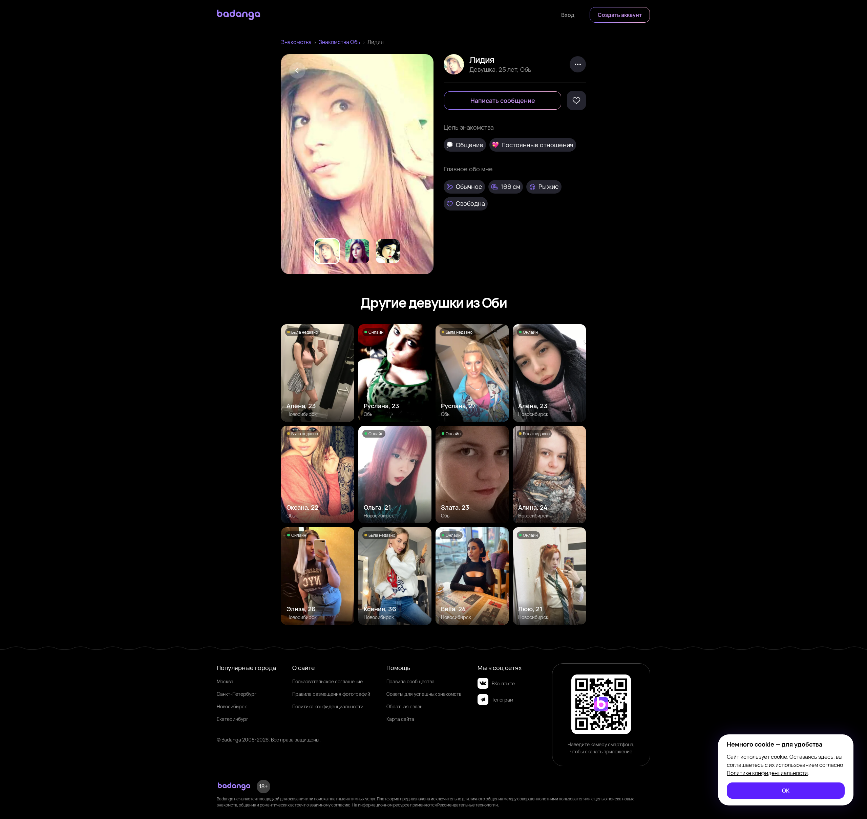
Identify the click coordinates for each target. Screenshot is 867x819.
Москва (225, 681)
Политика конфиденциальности (327, 706)
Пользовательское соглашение (327, 681)
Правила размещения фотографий (331, 694)
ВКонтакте (503, 683)
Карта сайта (400, 719)
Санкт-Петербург (236, 694)
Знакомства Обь (339, 42)
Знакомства (296, 42)
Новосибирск (232, 706)
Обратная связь (404, 706)
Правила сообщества (410, 681)
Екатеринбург (232, 719)
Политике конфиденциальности (767, 773)
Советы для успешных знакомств (423, 694)
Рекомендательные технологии (467, 805)
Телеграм (502, 699)
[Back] (297, 70)
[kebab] (578, 64)
